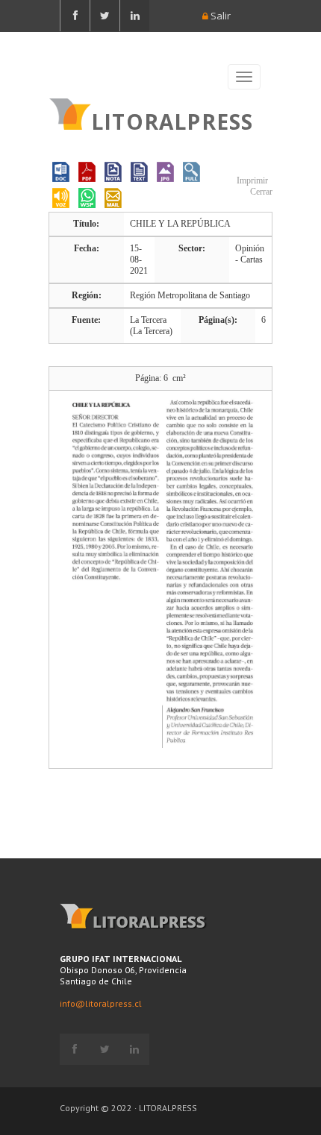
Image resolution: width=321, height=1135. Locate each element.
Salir (219, 15)
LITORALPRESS (172, 120)
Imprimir (251, 180)
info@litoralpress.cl (101, 1003)
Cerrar (260, 191)
